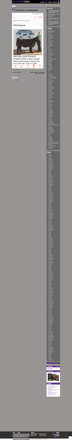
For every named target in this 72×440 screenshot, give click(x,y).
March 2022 (50, 225)
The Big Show (50, 133)
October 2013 (50, 350)
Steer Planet (50, 388)
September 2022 (51, 217)
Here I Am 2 (50, 67)
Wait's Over (50, 148)
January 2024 (50, 195)
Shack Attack (50, 113)
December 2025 (50, 163)
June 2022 (50, 221)
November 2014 (50, 336)
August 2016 (50, 307)
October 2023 (50, 199)
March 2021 (50, 237)
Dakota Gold (50, 49)
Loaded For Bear (51, 80)
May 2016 (49, 311)
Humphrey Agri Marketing (53, 389)
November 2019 (50, 259)
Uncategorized (50, 139)
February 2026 (50, 160)
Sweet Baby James (51, 129)
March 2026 (50, 159)
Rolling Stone (50, 109)
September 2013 (51, 351)
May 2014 (49, 344)
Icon (49, 72)
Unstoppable (50, 140)
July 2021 (49, 232)
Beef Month (50, 38)
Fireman (49, 50)
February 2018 (50, 288)
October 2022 (50, 215)
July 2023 (49, 203)
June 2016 (50, 310)
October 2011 (50, 359)
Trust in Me (50, 136)
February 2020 (50, 255)
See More (57, 371)
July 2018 (49, 281)
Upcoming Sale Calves (51, 145)
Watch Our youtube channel (43, 435)
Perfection (49, 102)
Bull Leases (50, 42)
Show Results (16, 69)
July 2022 (49, 219)
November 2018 (50, 276)
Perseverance (50, 104)
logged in (17, 79)
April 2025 (49, 174)
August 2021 (50, 230)
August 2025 (50, 169)
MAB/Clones (50, 82)
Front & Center (50, 53)
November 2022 (50, 214)
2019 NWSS (50, 32)
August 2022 (50, 218)
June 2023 (50, 204)
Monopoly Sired (50, 91)
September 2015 (51, 322)
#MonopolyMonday (51, 31)
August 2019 (50, 263)
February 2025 (50, 177)
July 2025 (49, 170)
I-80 (49, 71)
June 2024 (50, 188)
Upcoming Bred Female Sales (53, 142)
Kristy (15, 11)
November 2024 (50, 181)
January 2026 (50, 162)
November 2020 (50, 243)
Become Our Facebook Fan (34, 434)
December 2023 (50, 196)
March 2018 (50, 287)
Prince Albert (50, 105)
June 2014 (50, 343)
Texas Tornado (50, 132)
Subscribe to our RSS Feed (43, 434)
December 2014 (50, 335)
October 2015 (50, 321)
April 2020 (49, 252)
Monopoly (49, 90)
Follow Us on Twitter (34, 435)
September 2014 (51, 339)
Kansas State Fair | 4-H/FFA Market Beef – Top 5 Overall (37, 73)
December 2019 (50, 258)
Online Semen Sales (51, 101)
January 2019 (50, 273)
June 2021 (50, 233)
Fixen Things (50, 16)
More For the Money (51, 93)
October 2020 (50, 244)
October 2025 (50, 166)
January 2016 (50, 317)
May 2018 (49, 284)
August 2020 (50, 247)
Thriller (49, 135)
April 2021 (49, 236)
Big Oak (49, 39)
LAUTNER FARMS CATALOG (52, 385)
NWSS (49, 98)
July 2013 (49, 354)
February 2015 (50, 332)
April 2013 (49, 358)
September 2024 (51, 184)
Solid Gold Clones (51, 123)
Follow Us (57, 366)
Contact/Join (55, 2)
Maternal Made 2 (51, 87)
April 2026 (49, 158)
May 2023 (49, 206)
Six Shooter (50, 120)
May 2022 (49, 222)
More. (28, 437)
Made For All (50, 83)
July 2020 (49, 248)
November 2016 (50, 303)
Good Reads (50, 61)
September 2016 (51, 306)
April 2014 (49, 346)
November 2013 (50, 348)
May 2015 (49, 328)
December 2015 (50, 318)
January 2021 (50, 240)
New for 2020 (50, 94)
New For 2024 (50, 97)
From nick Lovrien (16, 72)
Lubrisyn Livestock (51, 387)
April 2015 (49, 329)
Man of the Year (50, 86)
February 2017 (50, 299)
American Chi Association (52, 392)
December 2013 (50, 347)
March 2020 (50, 254)
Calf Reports (50, 43)
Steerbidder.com (50, 128)
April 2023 (49, 207)
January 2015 (50, 333)
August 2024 (50, 185)
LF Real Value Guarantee (52, 78)
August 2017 (50, 296)
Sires (46, 2)
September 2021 (51, 229)
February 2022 (50, 226)
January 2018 (50, 289)
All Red (49, 34)
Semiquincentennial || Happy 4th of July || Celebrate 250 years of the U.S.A (53, 18)
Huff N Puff (50, 69)
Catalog (49, 46)
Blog (58, 2)
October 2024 (50, 182)
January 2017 (50, 300)
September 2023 (51, 200)
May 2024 (49, 189)
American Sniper (50, 35)
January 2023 (50, 211)
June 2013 (50, 355)
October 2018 (50, 277)
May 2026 (49, 156)
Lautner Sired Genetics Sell (52, 76)
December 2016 (50, 302)
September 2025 (51, 167)
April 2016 (49, 313)
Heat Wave (50, 64)
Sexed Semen (50, 112)
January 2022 (50, 228)
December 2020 (50, 241)
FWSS (49, 56)
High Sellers (50, 2)
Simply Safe (50, 119)
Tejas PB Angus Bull (51, 131)
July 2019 (49, 265)
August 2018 (50, 280)
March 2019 (50, 270)
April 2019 (49, 269)
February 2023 (50, 210)
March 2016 (50, 314)
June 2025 (50, 171)
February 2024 (50, 193)
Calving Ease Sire (51, 45)
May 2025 (49, 173)
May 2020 (49, 251)
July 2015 (49, 325)
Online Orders (42, 2)
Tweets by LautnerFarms (50, 368)
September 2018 (51, 278)
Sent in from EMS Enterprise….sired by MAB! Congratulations (26, 10)
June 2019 (50, 266)
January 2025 (50, 178)
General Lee (50, 57)
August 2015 (50, 324)
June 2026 (50, 155)
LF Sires (49, 79)
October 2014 (50, 337)
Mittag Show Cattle (51, 393)
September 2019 (51, 262)
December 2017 (50, 291)
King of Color (50, 75)
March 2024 (50, 192)
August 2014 (50, 340)
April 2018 (49, 285)
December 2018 (50, 274)
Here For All (50, 65)
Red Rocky (50, 108)
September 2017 (51, 295)
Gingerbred (50, 60)
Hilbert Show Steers (52, 394)
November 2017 (50, 292)
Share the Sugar (50, 115)
